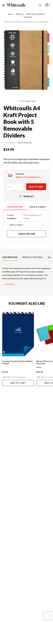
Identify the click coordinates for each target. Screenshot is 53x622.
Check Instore (15, 207)
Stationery (19, 14)
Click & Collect (38, 207)
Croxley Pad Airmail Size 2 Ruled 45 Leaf (17, 362)
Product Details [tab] (32, 257)
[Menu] (4, 5)
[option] (10, 257)
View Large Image (28, 101)
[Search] (41, 5)
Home (10, 14)
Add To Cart (18, 383)
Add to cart (36, 187)
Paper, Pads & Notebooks (35, 14)
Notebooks (28, 17)
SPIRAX (39, 367)
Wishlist (26, 196)
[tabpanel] (26, 276)
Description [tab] (9, 257)
